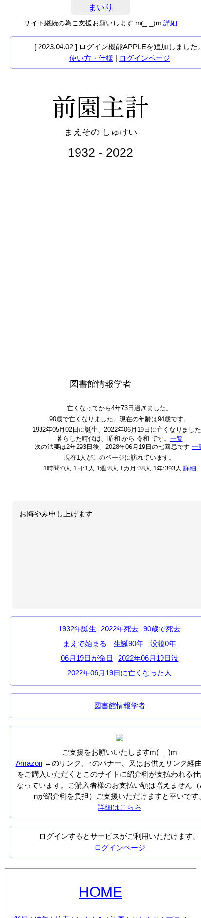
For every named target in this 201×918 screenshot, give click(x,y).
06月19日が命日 (87, 658)
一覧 (176, 438)
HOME (100, 892)
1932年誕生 (77, 629)
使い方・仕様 (91, 58)
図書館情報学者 (119, 705)
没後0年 (163, 643)
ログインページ (144, 58)
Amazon (29, 763)
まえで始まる (85, 643)
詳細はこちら (119, 807)
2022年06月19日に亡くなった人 (119, 673)
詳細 (170, 23)
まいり (100, 7)
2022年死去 (120, 629)
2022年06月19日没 (148, 658)
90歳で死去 (162, 629)
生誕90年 (128, 643)
